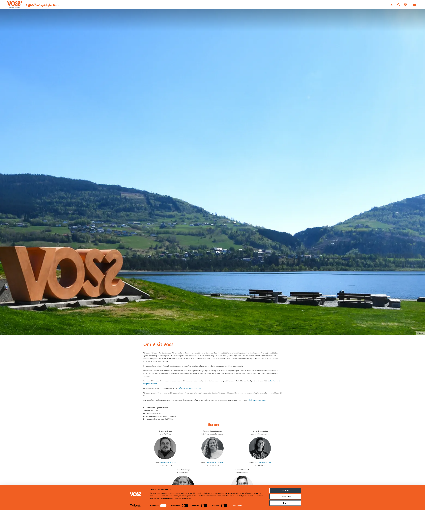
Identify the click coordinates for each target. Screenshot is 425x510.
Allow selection (285, 497)
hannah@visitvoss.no (263, 462)
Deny (285, 503)
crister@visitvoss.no (168, 462)
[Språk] (405, 4)
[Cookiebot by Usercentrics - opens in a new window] (135, 505)
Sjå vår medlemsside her (257, 400)
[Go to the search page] (398, 4)
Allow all (285, 490)
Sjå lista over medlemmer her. (190, 388)
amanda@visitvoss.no (215, 462)
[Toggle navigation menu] (414, 4)
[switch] (185, 505)
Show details (237, 506)
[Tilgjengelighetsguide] (391, 4)
